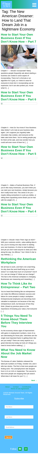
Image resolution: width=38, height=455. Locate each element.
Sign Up (8, 437)
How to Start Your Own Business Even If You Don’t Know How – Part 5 (18, 150)
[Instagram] (26, 449)
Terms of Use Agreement (20, 389)
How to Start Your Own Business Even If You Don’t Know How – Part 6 (18, 96)
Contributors (26, 387)
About (7, 387)
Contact (16, 387)
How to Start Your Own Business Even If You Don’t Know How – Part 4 (18, 208)
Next (34, 380)
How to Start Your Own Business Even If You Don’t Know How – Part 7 (18, 38)
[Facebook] (20, 449)
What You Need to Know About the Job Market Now (18, 353)
